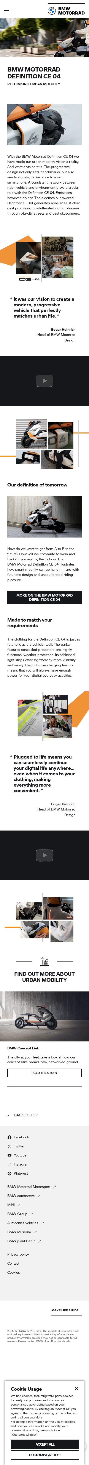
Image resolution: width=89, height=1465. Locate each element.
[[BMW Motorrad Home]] (66, 11)
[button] (6, 11)
